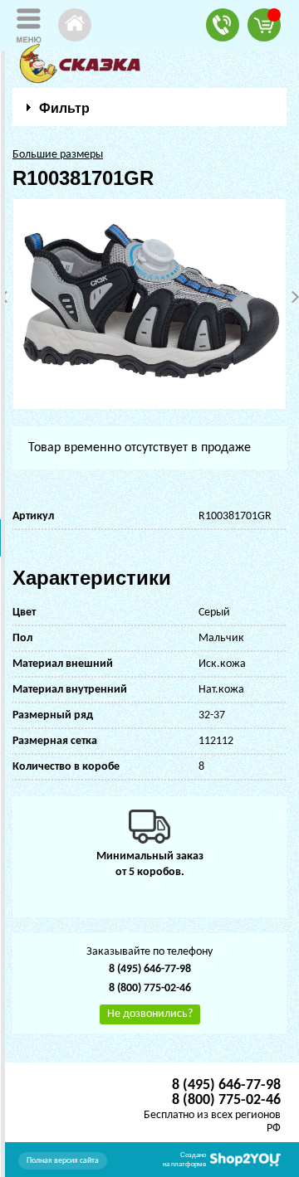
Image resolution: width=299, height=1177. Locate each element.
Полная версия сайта (63, 1160)
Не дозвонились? (150, 1014)
